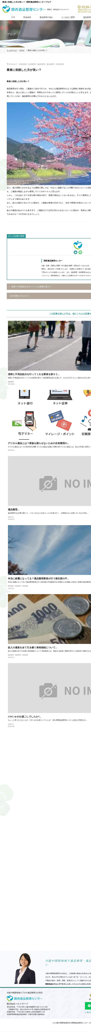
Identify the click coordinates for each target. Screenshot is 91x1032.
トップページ (12, 50)
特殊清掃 (23, 64)
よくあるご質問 (68, 17)
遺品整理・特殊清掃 (55, 64)
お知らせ (11, 517)
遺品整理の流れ (46, 17)
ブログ (21, 50)
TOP (13, 17)
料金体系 (27, 17)
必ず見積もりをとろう (19, 296)
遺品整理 (41, 64)
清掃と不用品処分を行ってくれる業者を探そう (31, 287)
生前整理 (32, 64)
